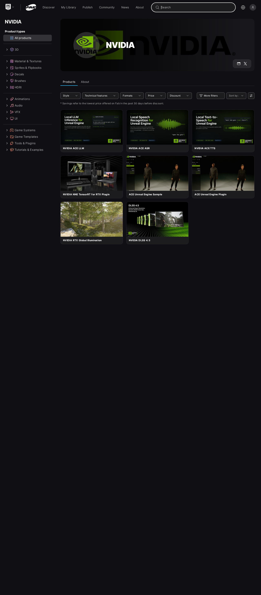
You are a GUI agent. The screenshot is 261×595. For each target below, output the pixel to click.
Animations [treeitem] (22, 99)
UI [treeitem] (16, 118)
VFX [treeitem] (17, 112)
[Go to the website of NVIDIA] (238, 63)
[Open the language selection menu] (243, 7)
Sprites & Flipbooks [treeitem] (28, 67)
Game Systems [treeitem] (25, 130)
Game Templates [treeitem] (26, 136)
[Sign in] (253, 7)
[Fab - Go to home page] (31, 7)
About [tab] (85, 81)
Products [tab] (69, 81)
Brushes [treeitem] (20, 80)
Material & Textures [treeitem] (28, 61)
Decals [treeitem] (19, 74)
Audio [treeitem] (18, 105)
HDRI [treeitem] (18, 87)
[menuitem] (48, 7)
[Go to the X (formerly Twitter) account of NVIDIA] (245, 63)
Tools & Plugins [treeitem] (25, 143)
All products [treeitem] (23, 38)
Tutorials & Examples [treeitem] (29, 149)
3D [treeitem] (17, 49)
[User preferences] (251, 95)
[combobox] (196, 7)
